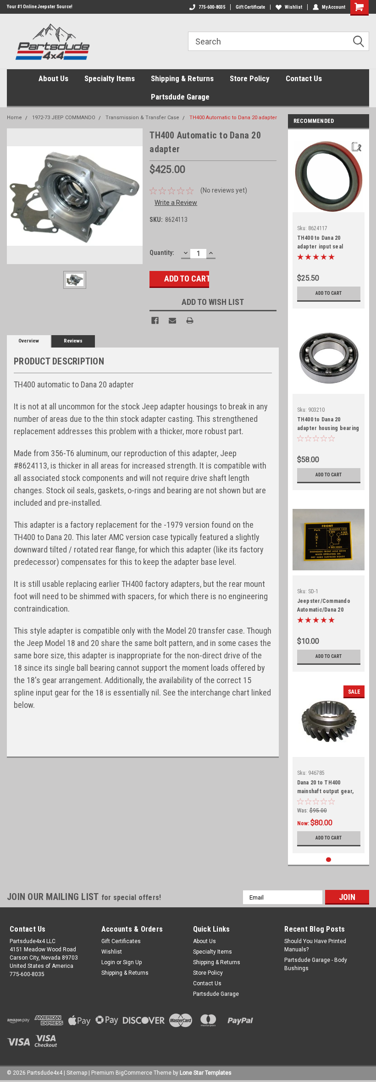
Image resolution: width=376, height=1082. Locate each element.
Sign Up (132, 962)
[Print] (190, 320)
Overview (28, 341)
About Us (53, 78)
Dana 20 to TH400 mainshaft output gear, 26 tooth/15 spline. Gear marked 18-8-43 (327, 788)
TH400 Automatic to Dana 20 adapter (233, 118)
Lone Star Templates (206, 1073)
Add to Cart (328, 293)
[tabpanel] (329, 221)
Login (108, 962)
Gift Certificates (121, 941)
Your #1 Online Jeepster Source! (39, 6)
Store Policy (250, 78)
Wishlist (293, 7)
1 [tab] (328, 859)
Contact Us (304, 78)
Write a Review (176, 202)
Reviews (73, 341)
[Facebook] (155, 320)
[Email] (172, 320)
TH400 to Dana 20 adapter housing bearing (328, 423)
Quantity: (161, 252)
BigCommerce (134, 1073)
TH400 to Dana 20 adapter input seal (320, 242)
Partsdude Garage (180, 96)
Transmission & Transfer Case (142, 118)
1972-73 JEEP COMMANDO (63, 118)
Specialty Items (109, 78)
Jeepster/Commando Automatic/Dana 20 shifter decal (323, 606)
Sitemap (76, 1073)
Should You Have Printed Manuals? (315, 945)
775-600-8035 (212, 7)
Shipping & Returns (182, 78)
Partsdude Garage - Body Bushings (315, 964)
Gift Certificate (250, 7)
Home (14, 118)
